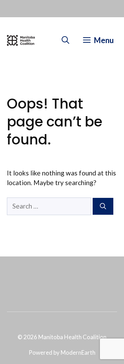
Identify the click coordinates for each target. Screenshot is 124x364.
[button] (65, 40)
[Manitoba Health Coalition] (21, 40)
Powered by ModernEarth (62, 352)
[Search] (103, 206)
